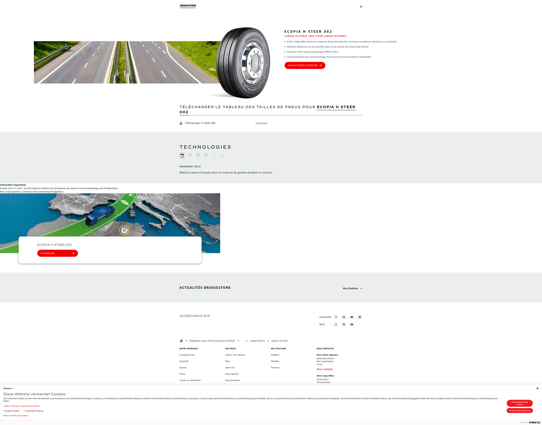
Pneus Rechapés (232, 380)
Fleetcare (275, 367)
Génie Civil (230, 367)
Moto (227, 361)
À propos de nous (187, 355)
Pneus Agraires (232, 374)
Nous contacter (325, 369)
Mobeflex (275, 361)
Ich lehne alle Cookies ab (520, 410)
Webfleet (275, 355)
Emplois (183, 367)
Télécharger (261, 123)
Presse (182, 374)
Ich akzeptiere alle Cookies (520, 403)
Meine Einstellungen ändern (15, 415)
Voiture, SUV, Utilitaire (235, 355)
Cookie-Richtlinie (11, 406)
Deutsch (8, 388)
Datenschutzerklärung (42, 415)
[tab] (182, 156)
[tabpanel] (271, 169)
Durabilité (184, 361)
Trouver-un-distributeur (190, 380)
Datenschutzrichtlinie (30, 406)
